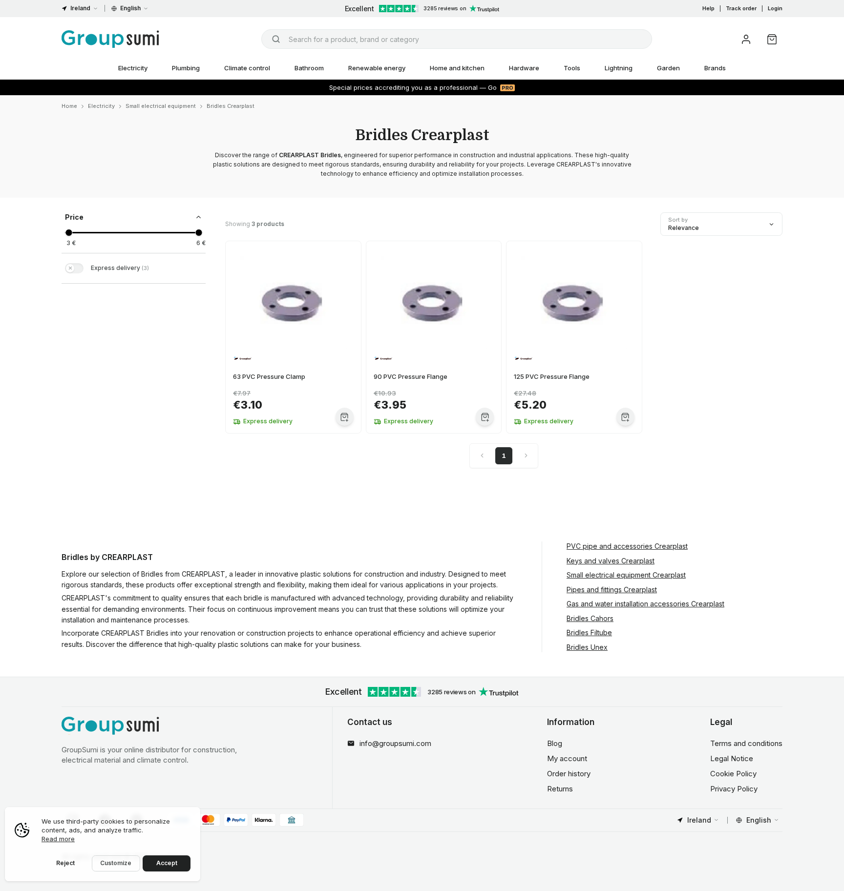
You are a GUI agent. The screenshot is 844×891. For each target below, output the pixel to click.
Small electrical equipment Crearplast (626, 575)
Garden (668, 68)
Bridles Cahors (590, 618)
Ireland (80, 8)
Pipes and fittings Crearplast (612, 589)
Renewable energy (376, 68)
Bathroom (309, 68)
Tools (572, 68)
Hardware (524, 68)
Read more (58, 839)
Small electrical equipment (161, 106)
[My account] (746, 39)
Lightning (619, 68)
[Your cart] (771, 39)
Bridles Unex (587, 647)
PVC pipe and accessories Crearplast (627, 546)
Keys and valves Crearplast (610, 561)
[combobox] (456, 39)
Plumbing (186, 68)
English (130, 8)
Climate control (247, 68)
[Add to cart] (345, 417)
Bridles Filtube (589, 632)
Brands (715, 68)
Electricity (133, 68)
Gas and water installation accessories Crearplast (645, 604)
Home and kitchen (457, 68)
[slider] (68, 232)
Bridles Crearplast (230, 106)
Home (69, 106)
